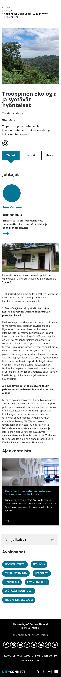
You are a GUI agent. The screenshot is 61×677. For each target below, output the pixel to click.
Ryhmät (9, 10)
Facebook (6, 645)
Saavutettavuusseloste (18, 655)
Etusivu (7, 7)
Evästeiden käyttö (46, 655)
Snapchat (34, 645)
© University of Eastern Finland (30, 630)
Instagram (13, 645)
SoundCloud (41, 645)
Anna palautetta (31, 660)
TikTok (48, 645)
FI (44, 671)
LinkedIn (27, 645)
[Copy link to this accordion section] (52, 539)
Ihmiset (30, 155)
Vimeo (55, 645)
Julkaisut (50, 155)
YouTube (20, 645)
